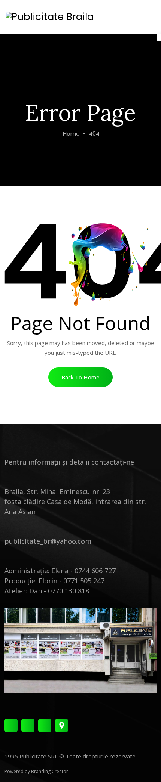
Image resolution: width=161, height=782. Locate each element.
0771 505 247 (83, 580)
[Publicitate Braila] (50, 17)
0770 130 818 (68, 590)
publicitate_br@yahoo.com (47, 541)
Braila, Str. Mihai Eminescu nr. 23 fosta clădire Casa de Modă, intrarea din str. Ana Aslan (75, 501)
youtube (44, 725)
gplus (61, 725)
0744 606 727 (95, 570)
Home (70, 133)
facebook (11, 725)
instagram (27, 725)
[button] (80, 377)
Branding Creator (49, 771)
